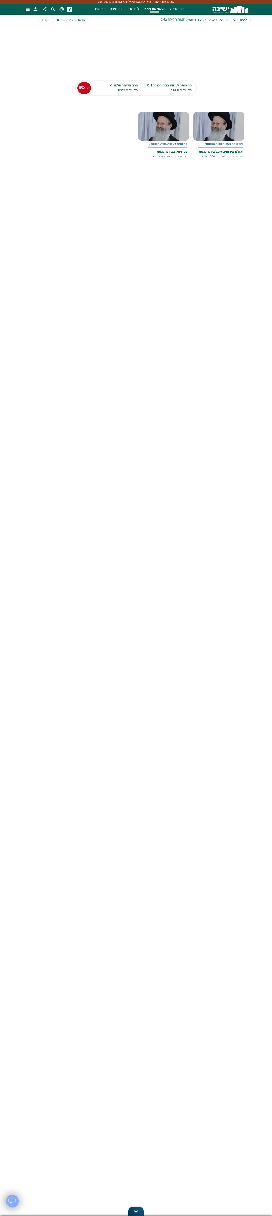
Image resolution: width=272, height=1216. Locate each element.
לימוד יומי (240, 20)
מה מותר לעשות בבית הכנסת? (223, 144)
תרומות (100, 9)
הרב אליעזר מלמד (232, 156)
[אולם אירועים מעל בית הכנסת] (218, 138)
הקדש (46, 20)
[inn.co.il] (69, 9)
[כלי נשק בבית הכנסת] (163, 138)
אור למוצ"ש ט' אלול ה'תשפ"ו (208, 20)
